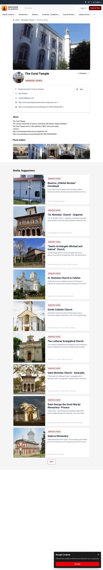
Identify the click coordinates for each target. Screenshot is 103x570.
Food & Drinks (68, 14)
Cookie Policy (95, 558)
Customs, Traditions (50, 14)
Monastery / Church (28, 20)
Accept (77, 564)
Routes (35, 14)
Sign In (83, 8)
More (51, 462)
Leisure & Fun (84, 14)
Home (17, 20)
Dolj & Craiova (8, 14)
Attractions (23, 14)
